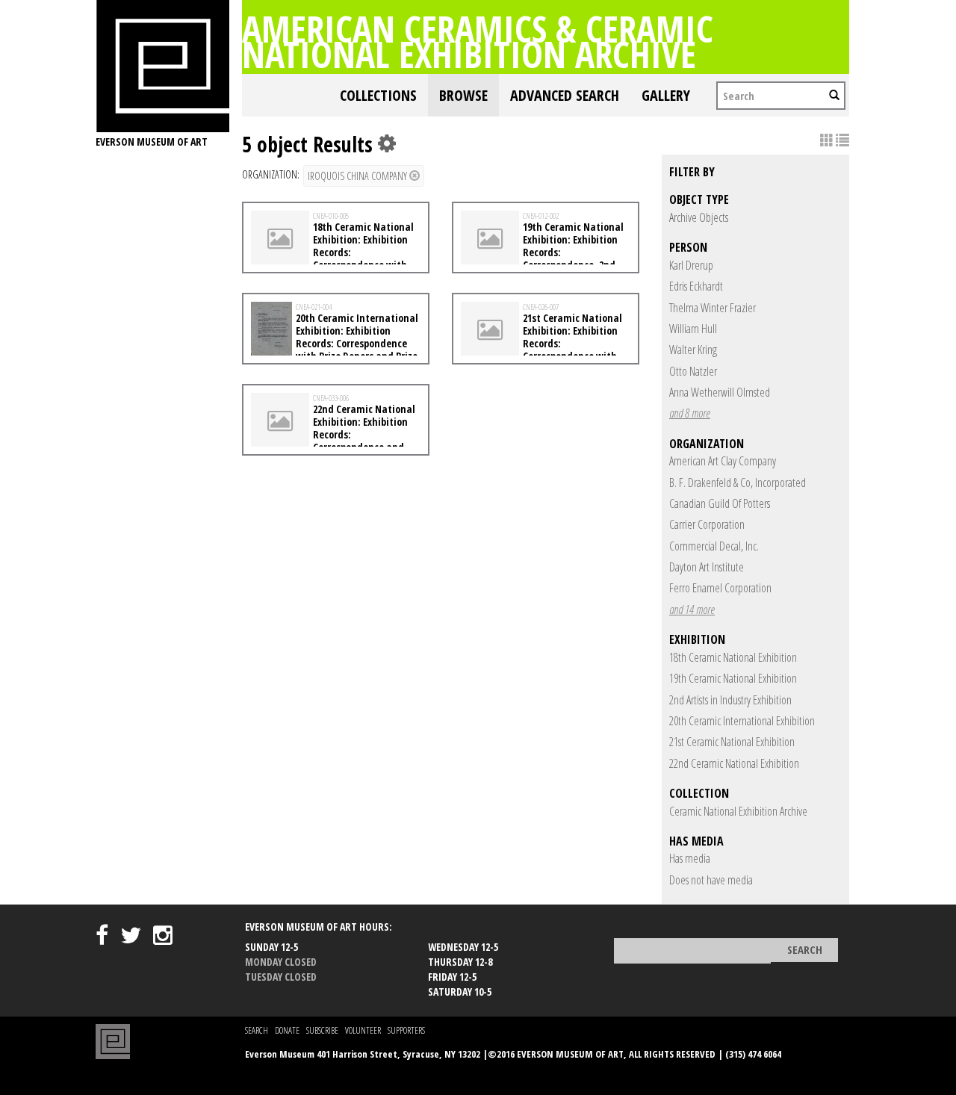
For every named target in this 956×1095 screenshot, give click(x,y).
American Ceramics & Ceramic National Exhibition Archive (477, 41)
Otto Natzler (693, 371)
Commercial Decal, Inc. (714, 546)
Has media (689, 858)
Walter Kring (693, 349)
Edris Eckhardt (696, 286)
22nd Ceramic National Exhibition (734, 763)
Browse (463, 95)
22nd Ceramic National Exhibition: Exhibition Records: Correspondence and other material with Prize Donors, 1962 (333, 440)
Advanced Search (564, 95)
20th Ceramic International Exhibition (742, 721)
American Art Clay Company (722, 461)
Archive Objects (698, 217)
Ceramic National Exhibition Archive (738, 811)
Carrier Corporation (707, 524)
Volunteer (363, 1030)
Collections (378, 95)
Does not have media (711, 880)
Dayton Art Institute (706, 567)
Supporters (406, 1030)
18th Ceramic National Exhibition (733, 657)
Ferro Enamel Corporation (720, 588)
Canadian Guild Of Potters (719, 503)
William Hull (693, 328)
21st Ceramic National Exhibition (732, 741)
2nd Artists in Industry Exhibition (730, 700)
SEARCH (256, 1030)
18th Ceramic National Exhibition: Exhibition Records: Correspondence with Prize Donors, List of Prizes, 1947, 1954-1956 (334, 258)
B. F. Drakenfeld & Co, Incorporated (737, 482)
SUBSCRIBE (322, 1030)
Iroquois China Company (358, 176)
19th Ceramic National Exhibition (733, 678)
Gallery (666, 95)
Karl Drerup (691, 265)
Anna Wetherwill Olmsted (719, 392)
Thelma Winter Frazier (712, 308)
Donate (287, 1030)
